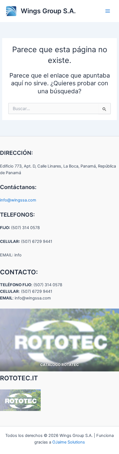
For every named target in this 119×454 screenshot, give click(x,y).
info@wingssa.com (18, 200)
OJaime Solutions (68, 442)
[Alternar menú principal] (107, 11)
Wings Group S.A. (48, 11)
